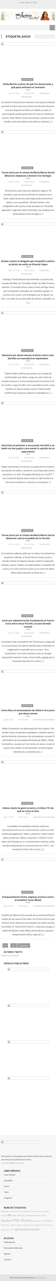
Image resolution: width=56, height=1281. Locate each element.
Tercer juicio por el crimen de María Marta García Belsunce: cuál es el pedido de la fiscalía (28, 537)
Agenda (7, 1253)
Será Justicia (29, 93)
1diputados (24, 1211)
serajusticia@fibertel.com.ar (12, 1162)
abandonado (33, 1211)
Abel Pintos (16, 1211)
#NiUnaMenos (6, 1211)
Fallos (6, 1192)
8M (9, 1215)
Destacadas (27, 350)
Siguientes (23, 945)
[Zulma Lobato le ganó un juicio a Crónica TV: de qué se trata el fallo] (28, 779)
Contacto (7, 1259)
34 (14, 945)
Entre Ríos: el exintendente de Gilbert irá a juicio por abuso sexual (28, 712)
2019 (47, 1220)
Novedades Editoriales (13, 1247)
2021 (24, 1215)
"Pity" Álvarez (21, 1220)
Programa (8, 1197)
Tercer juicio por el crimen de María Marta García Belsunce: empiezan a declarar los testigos (28, 174)
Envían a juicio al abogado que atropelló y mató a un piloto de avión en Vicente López (28, 263)
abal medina (36, 1221)
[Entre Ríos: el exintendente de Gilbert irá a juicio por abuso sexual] (28, 685)
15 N (43, 1221)
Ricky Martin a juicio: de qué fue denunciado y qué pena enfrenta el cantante (28, 85)
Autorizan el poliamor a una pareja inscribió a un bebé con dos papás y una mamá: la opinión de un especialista (28, 448)
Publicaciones (9, 1242)
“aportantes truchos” (27, 1229)
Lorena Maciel (9, 1174)
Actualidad (27, 79)
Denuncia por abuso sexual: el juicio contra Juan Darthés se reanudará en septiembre (28, 357)
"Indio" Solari (17, 1215)
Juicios (6, 1186)
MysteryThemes (40, 1277)
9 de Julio (30, 1215)
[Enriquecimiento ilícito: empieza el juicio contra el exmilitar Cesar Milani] (28, 872)
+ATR (11, 1229)
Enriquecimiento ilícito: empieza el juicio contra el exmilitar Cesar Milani (28, 898)
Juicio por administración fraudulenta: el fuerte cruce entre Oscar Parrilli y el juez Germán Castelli (28, 623)
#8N (36, 1215)
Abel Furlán (42, 1215)
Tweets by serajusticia (10, 955)
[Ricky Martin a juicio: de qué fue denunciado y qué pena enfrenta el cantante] (28, 58)
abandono (6, 1220)
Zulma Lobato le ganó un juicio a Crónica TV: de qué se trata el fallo (28, 809)
